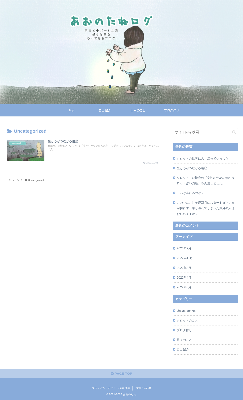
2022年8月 (184, 268)
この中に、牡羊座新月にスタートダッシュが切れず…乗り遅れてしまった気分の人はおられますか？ (205, 208)
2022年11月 (185, 258)
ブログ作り (184, 330)
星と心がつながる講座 (192, 168)
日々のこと (184, 339)
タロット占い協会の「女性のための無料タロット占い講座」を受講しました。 (205, 180)
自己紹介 (183, 349)
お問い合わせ (143, 388)
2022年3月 (184, 287)
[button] (234, 132)
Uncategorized (186, 310)
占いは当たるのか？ (190, 193)
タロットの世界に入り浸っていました (202, 158)
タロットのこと (187, 320)
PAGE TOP (123, 374)
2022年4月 (184, 277)
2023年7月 (184, 248)
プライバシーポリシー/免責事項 (111, 388)
